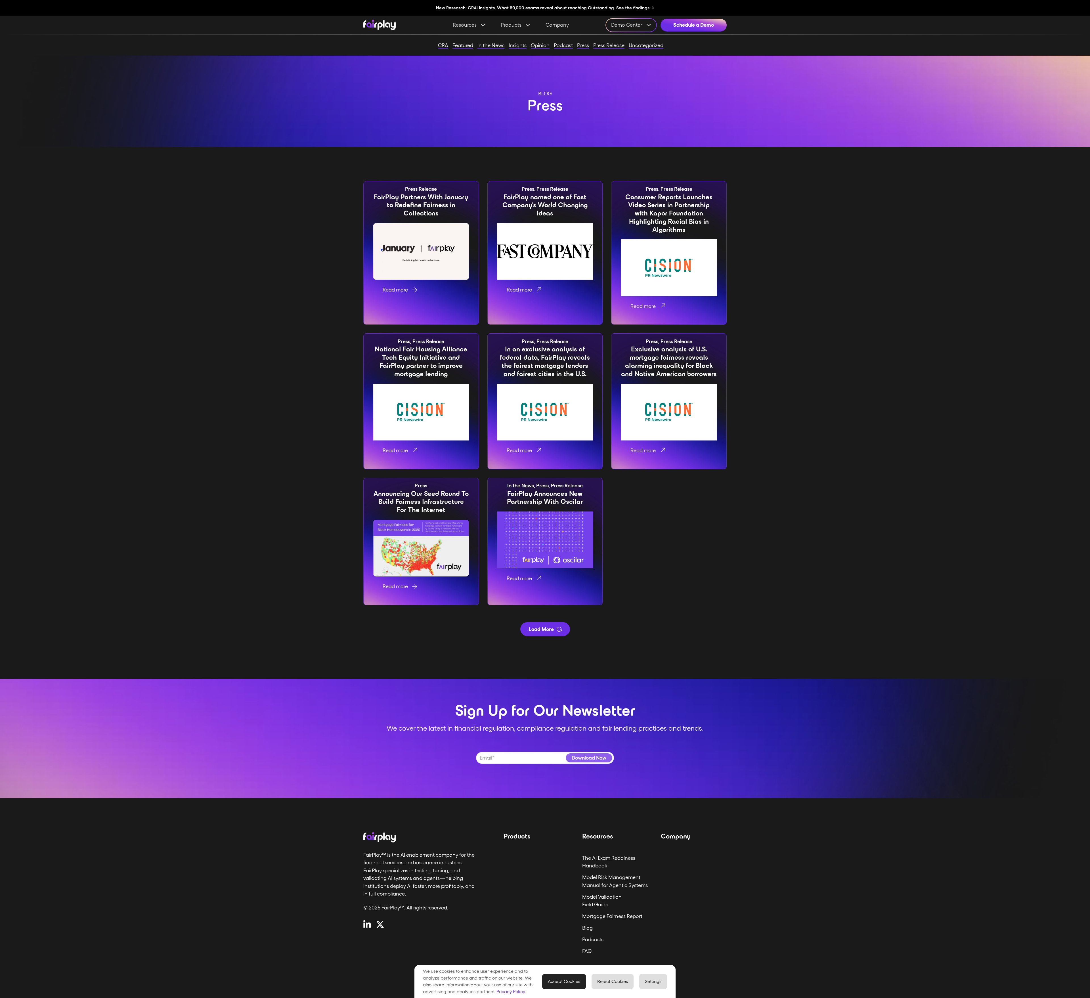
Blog (587, 928)
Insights (518, 45)
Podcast (563, 45)
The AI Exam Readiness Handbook (608, 862)
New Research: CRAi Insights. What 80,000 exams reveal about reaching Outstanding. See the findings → (545, 8)
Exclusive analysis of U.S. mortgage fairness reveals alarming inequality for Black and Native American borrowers (669, 361)
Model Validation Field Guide (602, 901)
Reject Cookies (612, 981)
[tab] (451, 270)
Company (557, 25)
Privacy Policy (510, 991)
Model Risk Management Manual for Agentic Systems (615, 881)
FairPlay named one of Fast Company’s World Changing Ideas (545, 205)
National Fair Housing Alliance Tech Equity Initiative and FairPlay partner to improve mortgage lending (421, 361)
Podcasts (592, 939)
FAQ (587, 951)
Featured (462, 45)
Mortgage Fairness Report (612, 916)
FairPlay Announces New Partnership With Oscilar (545, 498)
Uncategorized (646, 45)
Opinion (540, 45)
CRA (443, 45)
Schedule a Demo (693, 25)
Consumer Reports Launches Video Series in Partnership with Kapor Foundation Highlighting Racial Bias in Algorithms (668, 213)
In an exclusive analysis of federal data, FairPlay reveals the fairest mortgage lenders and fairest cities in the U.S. (545, 361)
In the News (490, 45)
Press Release (608, 45)
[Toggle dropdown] (482, 25)
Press (583, 45)
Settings (653, 981)
